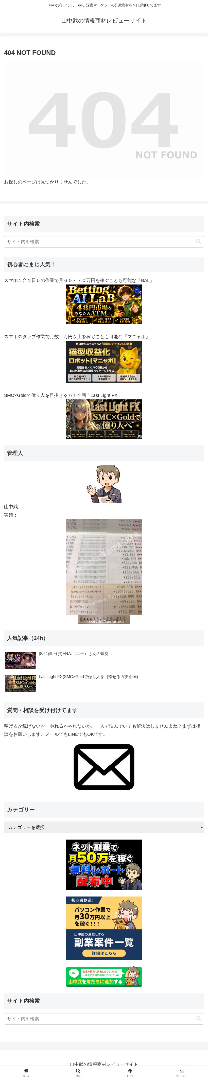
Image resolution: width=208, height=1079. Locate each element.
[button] (198, 242)
